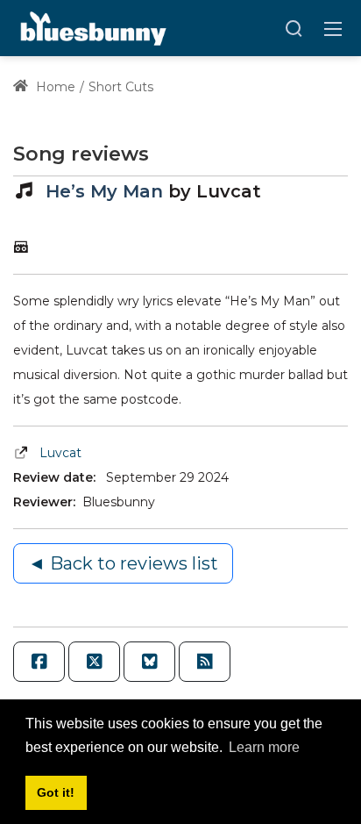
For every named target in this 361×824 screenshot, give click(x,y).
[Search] (293, 28)
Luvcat (60, 453)
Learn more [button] (264, 747)
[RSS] (204, 661)
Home (53, 87)
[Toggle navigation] (333, 28)
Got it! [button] (55, 792)
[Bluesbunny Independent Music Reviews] (91, 27)
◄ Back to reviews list (123, 563)
